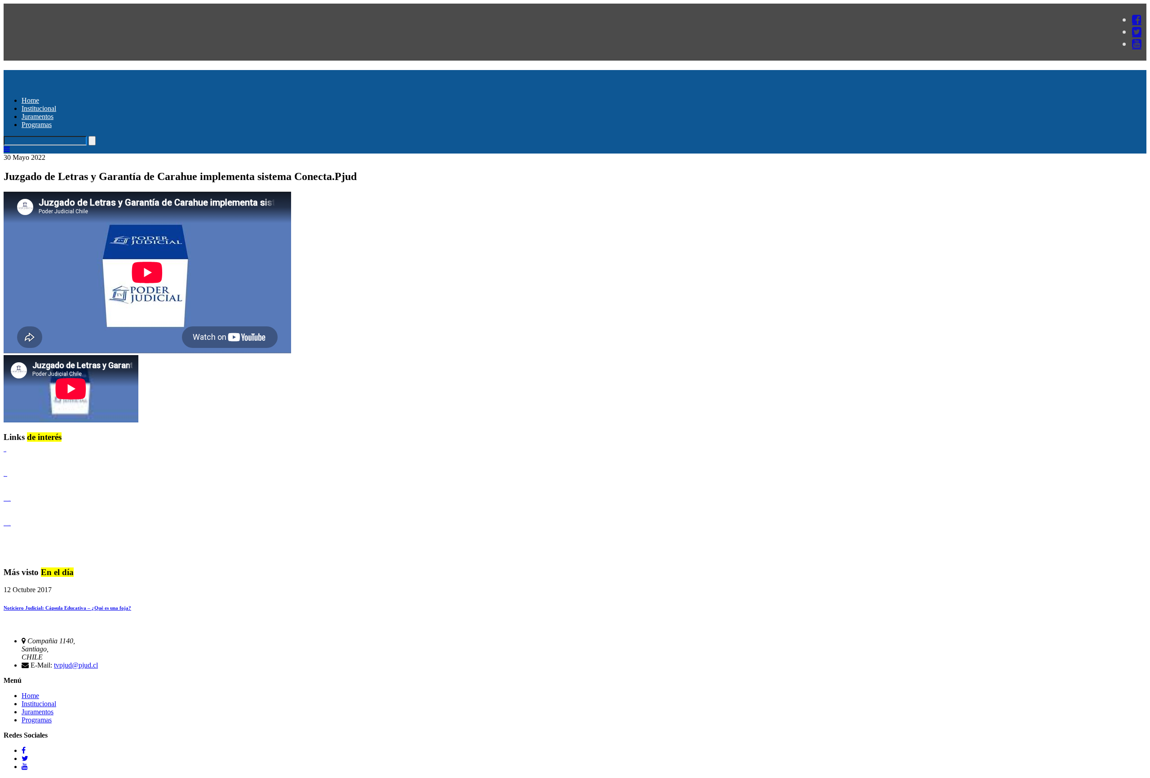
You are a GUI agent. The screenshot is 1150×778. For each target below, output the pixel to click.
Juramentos (37, 116)
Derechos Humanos (5, 475)
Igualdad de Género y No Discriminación (7, 500)
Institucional (39, 108)
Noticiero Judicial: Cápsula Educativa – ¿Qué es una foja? (67, 608)
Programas (37, 124)
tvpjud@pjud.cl (76, 665)
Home (30, 100)
